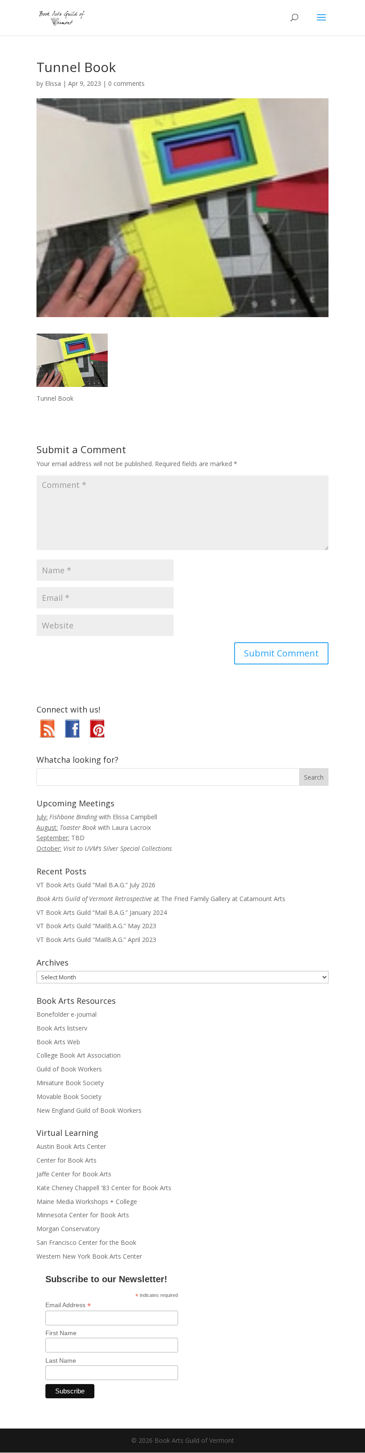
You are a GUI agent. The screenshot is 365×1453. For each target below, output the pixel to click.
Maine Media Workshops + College (86, 1201)
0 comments (126, 83)
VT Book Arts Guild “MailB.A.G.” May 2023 (96, 926)
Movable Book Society (68, 1096)
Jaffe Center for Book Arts (73, 1174)
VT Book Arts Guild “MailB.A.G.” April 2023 (96, 939)
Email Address (68, 1305)
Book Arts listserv (61, 1028)
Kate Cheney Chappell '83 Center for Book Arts (103, 1187)
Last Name (60, 1360)
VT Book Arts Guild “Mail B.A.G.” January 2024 (101, 912)
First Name (61, 1332)
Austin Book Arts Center (71, 1146)
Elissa (53, 83)
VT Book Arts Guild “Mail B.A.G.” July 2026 (95, 885)
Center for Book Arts (66, 1160)
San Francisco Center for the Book (86, 1242)
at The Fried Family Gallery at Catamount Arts (160, 898)
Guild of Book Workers (69, 1069)
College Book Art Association (78, 1055)
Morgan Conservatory (68, 1228)
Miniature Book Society (70, 1083)
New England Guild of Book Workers (89, 1110)
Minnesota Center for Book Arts (82, 1215)
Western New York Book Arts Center (89, 1256)
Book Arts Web (58, 1042)
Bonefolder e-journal (66, 1014)
